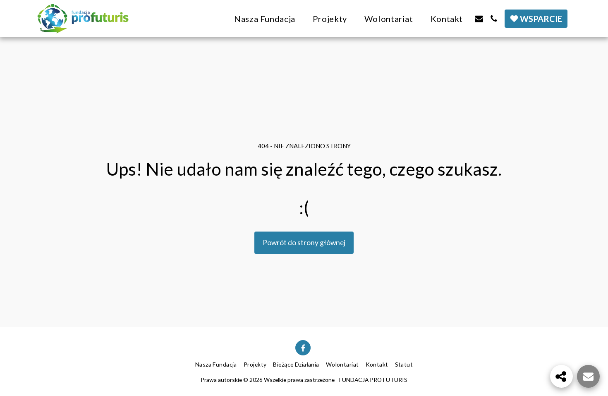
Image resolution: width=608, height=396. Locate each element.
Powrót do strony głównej (304, 242)
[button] (479, 18)
